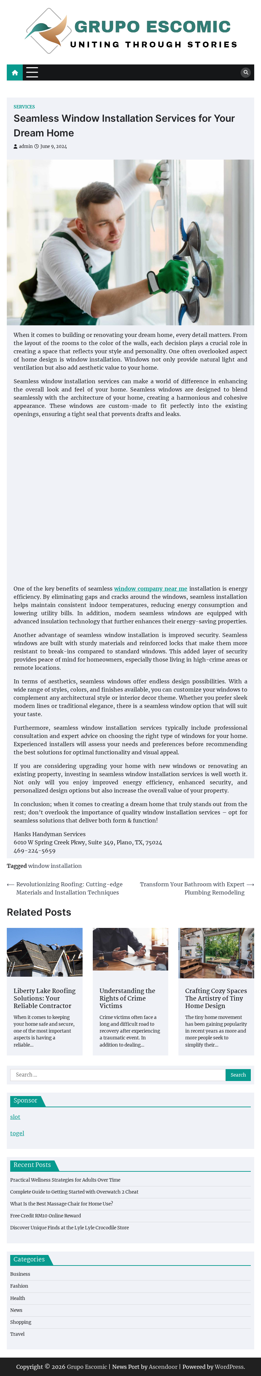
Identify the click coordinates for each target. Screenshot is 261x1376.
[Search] (246, 73)
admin (26, 146)
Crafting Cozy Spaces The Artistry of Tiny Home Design (216, 999)
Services (24, 106)
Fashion (19, 1286)
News (16, 1310)
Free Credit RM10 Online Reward (45, 1216)
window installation (55, 865)
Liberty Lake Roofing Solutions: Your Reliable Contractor (44, 999)
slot (15, 1116)
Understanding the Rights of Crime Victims (127, 999)
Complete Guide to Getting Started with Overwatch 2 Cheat (74, 1192)
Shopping (20, 1322)
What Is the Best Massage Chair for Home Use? (61, 1204)
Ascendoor (163, 1366)
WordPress (229, 1366)
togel (17, 1133)
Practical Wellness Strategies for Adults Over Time (65, 1180)
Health (17, 1298)
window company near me (150, 588)
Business (20, 1274)
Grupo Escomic (87, 1366)
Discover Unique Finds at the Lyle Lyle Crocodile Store (69, 1228)
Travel (17, 1334)
